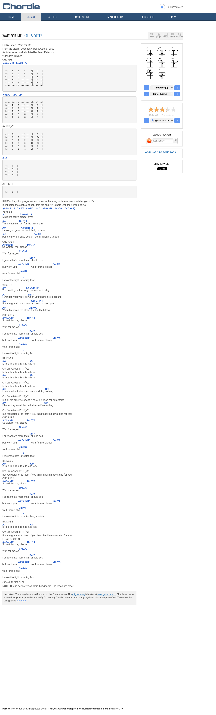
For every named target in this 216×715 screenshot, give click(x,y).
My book (115, 17)
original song (78, 594)
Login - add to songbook (160, 152)
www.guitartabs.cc (106, 594)
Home (12, 17)
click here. (21, 600)
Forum (172, 17)
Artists (52, 17)
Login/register (175, 7)
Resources (147, 17)
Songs (31, 17)
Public (81, 17)
